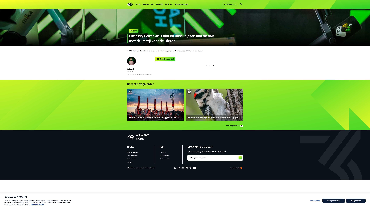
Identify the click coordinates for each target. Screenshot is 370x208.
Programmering (132, 152)
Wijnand (130, 69)
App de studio (165, 159)
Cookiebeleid (234, 168)
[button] (241, 4)
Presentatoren (132, 155)
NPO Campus (228, 4)
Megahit (159, 4)
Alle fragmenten (233, 126)
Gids (152, 4)
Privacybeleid (149, 168)
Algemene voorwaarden (135, 168)
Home (138, 4)
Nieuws (146, 4)
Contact (162, 152)
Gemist (129, 162)
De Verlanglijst (181, 4)
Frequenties (131, 159)
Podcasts (169, 4)
